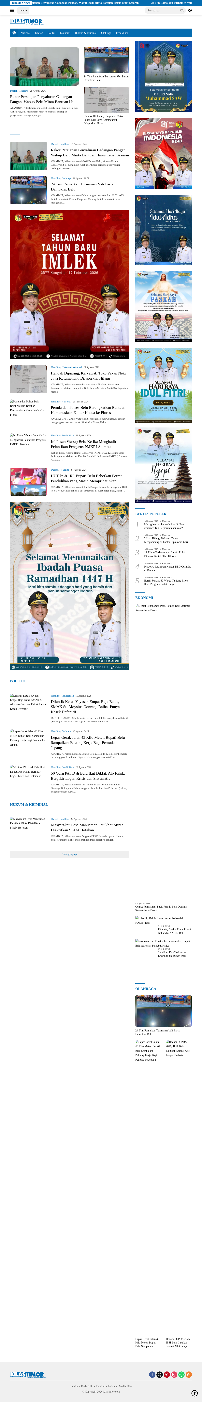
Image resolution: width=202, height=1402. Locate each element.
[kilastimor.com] (27, 21)
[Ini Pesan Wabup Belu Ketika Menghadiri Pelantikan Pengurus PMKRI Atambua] (28, 447)
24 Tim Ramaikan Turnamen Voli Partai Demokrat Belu (134, 2)
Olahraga (106, 33)
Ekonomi (65, 33)
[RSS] (189, 1375)
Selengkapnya (69, 854)
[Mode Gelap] (190, 10)
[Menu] (12, 10)
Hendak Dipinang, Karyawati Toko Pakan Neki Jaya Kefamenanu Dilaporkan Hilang (103, 120)
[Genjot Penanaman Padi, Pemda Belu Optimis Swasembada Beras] (163, 751)
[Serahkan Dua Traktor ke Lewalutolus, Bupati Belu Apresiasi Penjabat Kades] (163, 943)
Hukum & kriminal (85, 33)
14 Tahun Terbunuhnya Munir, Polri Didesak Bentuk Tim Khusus (164, 554)
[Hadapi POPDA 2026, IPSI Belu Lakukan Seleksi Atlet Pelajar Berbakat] (179, 1187)
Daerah (39, 33)
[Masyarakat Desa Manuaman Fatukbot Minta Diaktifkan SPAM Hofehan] (28, 831)
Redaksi (100, 1386)
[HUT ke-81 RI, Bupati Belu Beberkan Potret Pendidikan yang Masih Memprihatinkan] (28, 482)
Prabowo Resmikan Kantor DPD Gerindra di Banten (167, 568)
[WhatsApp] (181, 1375)
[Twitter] (159, 1375)
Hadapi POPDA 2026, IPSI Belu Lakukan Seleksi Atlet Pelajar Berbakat (178, 1343)
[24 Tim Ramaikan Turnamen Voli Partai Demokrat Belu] (106, 60)
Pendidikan (122, 33)
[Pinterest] (167, 1375)
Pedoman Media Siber (120, 1386)
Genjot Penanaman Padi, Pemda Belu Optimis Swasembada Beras (161, 908)
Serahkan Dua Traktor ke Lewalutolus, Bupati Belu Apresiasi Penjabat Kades (172, 954)
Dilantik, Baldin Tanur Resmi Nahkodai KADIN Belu (174, 931)
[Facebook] (152, 1375)
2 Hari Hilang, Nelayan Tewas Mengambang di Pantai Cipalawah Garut (166, 540)
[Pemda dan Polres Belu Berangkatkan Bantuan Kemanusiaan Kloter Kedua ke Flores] (28, 413)
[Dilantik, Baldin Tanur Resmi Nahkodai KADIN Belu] (163, 920)
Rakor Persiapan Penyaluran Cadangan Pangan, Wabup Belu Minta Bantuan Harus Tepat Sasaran (44, 101)
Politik (51, 33)
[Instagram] (174, 1375)
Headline (23, 90)
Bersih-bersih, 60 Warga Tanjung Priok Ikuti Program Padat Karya (166, 582)
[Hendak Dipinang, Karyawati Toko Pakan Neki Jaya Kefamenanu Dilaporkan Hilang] (106, 99)
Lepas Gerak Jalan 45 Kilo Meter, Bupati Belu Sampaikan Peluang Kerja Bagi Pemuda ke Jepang (88, 742)
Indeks (23, 10)
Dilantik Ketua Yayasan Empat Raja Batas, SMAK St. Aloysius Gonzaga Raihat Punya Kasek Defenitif (85, 706)
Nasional (25, 33)
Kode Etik (87, 1386)
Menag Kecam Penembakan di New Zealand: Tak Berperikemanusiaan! (164, 526)
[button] (182, 10)
